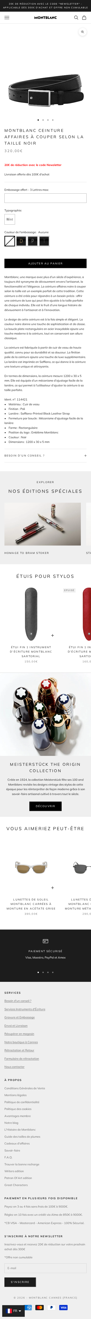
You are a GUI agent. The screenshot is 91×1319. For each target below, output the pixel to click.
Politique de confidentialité (21, 1102)
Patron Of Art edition (18, 1178)
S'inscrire (20, 1282)
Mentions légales (15, 1095)
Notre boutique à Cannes (21, 1042)
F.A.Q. (8, 1157)
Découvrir (45, 806)
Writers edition (14, 1171)
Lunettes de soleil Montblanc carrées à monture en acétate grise (31, 904)
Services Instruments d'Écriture (24, 1009)
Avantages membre (17, 1116)
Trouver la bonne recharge (21, 1164)
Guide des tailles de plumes (22, 1136)
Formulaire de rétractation (21, 1058)
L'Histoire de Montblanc (20, 1129)
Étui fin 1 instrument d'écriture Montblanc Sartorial (31, 652)
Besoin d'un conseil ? (17, 1000)
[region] (45, 952)
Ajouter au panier (45, 263)
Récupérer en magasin (19, 1033)
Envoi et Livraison (16, 1025)
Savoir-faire (12, 1150)
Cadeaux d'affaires (17, 1143)
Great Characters (16, 1185)
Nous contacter (14, 1066)
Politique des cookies (17, 1109)
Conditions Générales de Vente (24, 1088)
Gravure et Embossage (19, 1017)
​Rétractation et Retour (19, 1050)
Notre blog (11, 1122)
